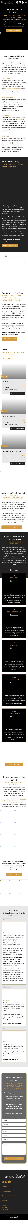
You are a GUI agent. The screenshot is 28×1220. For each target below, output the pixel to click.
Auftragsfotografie (6, 1191)
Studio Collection (8, 382)
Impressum (4, 1207)
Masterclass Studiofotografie (8, 1195)
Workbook (4, 1200)
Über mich (4, 1186)
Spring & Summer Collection (12, 451)
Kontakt (4, 1205)
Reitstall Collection (9, 416)
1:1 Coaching (5, 1189)
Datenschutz (5, 1209)
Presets (16, 801)
